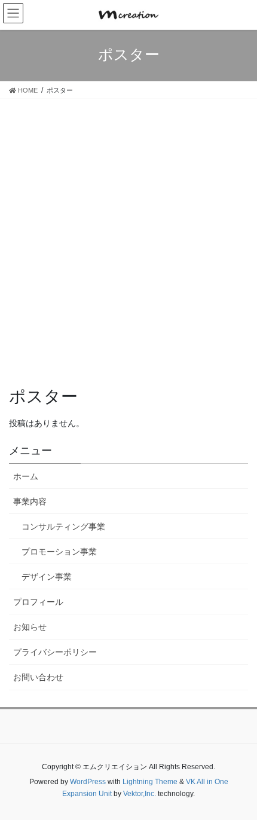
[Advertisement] (128, 233)
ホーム (25, 476)
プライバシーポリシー (55, 652)
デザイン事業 (47, 577)
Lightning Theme (150, 782)
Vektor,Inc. (139, 794)
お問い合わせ (38, 677)
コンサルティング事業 (63, 526)
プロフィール (38, 602)
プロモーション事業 (59, 551)
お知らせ (30, 627)
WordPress (88, 782)
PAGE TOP (251, 779)
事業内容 (30, 501)
